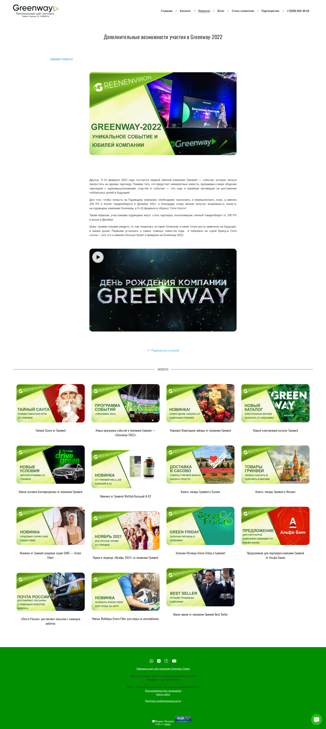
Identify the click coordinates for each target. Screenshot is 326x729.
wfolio (168, 724)
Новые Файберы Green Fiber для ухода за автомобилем (125, 618)
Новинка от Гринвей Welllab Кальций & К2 (125, 496)
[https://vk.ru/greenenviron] (159, 661)
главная (55, 58)
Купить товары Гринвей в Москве (275, 491)
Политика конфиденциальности (163, 701)
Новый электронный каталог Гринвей (275, 430)
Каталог (185, 10)
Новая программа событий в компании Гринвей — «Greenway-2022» (125, 432)
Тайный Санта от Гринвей (50, 430)
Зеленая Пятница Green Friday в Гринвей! (200, 553)
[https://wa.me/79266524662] (151, 661)
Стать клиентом (243, 10)
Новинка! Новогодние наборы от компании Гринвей (200, 430)
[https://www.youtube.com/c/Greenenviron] (174, 661)
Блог (221, 10)
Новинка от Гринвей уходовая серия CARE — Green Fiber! (50, 555)
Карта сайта (163, 694)
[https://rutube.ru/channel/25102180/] (166, 661)
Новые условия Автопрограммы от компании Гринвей (50, 491)
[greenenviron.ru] (35, 11)
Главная (166, 10)
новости (67, 58)
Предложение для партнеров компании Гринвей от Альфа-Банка (275, 555)
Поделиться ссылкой (165, 350)
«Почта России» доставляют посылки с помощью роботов (50, 621)
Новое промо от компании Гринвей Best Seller (200, 614)
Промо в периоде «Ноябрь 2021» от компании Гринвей (125, 557)
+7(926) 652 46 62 (298, 10)
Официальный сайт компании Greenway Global (163, 668)
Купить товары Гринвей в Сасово (200, 491)
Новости (204, 10)
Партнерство (270, 10)
